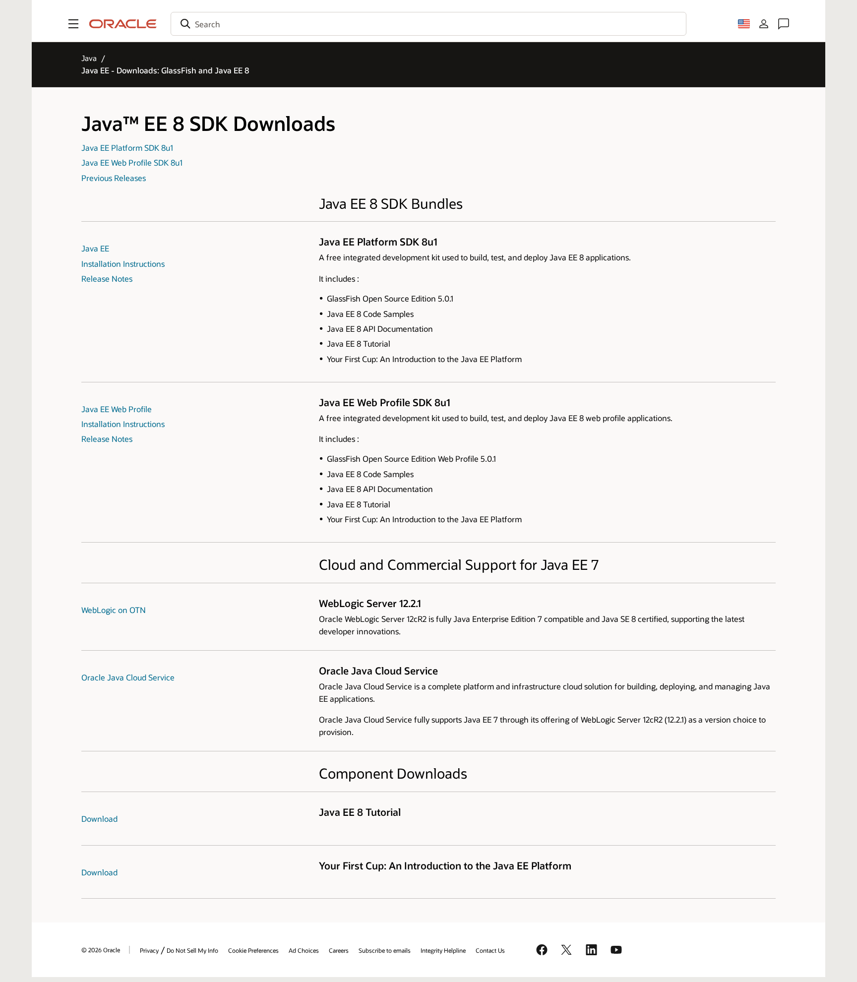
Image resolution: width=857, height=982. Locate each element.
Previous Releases (113, 178)
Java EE (95, 248)
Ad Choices (304, 950)
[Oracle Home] (123, 23)
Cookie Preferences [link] (253, 950)
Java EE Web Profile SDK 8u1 (132, 162)
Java (89, 58)
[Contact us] (784, 24)
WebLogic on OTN (113, 610)
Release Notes (106, 278)
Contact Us (490, 950)
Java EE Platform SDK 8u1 (127, 147)
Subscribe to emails (385, 950)
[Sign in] (764, 24)
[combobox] (428, 24)
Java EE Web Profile (116, 409)
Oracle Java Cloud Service (128, 677)
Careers (339, 950)
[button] (73, 24)
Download (99, 818)
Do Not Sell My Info (192, 950)
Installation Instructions (123, 263)
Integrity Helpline (443, 950)
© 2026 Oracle (100, 950)
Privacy (149, 950)
